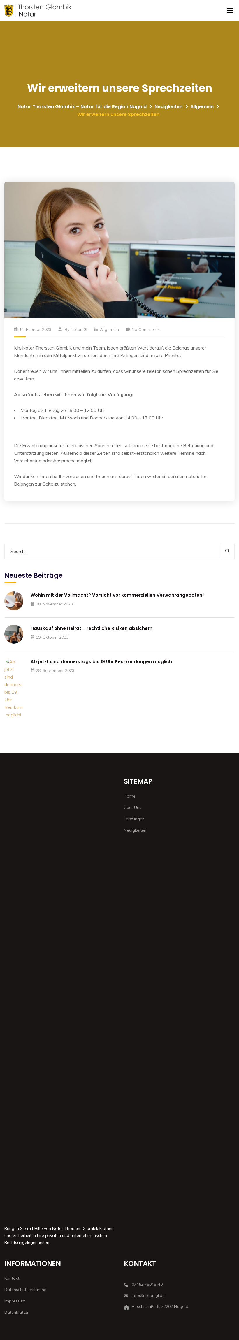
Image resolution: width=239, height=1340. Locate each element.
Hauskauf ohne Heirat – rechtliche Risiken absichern (91, 628)
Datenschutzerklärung (25, 1289)
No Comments (146, 329)
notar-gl (79, 329)
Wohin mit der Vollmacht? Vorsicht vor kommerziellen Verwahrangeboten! (117, 595)
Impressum (15, 1301)
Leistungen (134, 818)
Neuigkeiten (168, 106)
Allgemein (202, 106)
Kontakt (11, 1278)
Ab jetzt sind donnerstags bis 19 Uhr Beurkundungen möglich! (102, 661)
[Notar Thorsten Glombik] (38, 10)
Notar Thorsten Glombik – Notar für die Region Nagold (82, 106)
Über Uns (132, 807)
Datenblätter (16, 1312)
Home (130, 796)
